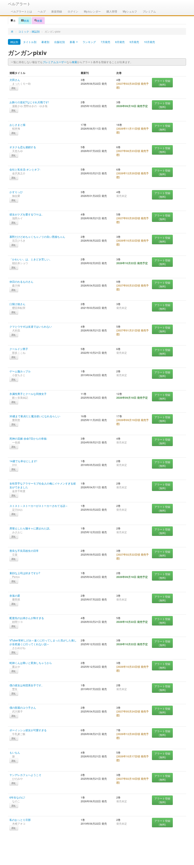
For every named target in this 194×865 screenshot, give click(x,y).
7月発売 (105, 42)
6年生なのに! (17, 797)
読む (14, 87)
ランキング (89, 42)
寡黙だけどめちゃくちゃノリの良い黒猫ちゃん (37, 237)
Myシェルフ (130, 11)
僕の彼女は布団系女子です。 (26, 685)
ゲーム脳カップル (20, 371)
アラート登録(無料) (162, 82)
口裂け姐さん (17, 304)
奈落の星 (14, 595)
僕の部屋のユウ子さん (22, 707)
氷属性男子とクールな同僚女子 (28, 394)
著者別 (45, 42)
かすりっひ (16, 192)
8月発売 (120, 42)
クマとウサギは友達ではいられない (30, 326)
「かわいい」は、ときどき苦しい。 (30, 259)
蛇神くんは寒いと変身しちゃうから (30, 663)
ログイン (73, 11)
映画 (26, 21)
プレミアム (149, 11)
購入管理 (111, 11)
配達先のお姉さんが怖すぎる (26, 618)
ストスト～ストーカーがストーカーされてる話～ (38, 506)
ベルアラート (19, 3)
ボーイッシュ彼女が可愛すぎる (28, 730)
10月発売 (149, 42)
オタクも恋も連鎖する (22, 147)
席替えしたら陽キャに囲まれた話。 (30, 528)
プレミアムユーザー (54, 62)
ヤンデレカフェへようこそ (25, 775)
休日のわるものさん (21, 281)
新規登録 (56, 11)
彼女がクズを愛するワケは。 (26, 214)
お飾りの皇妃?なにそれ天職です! (29, 102)
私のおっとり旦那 (20, 820)
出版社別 (59, 42)
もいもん (14, 752)
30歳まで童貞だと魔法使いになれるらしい (34, 416)
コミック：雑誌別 (29, 31)
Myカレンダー (92, 11)
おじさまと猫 (17, 125)
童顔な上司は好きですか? (24, 573)
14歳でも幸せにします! (23, 461)
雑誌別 (14, 42)
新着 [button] (73, 42)
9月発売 (134, 42)
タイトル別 (29, 42)
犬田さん (14, 80)
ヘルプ (42, 11)
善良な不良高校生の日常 (24, 551)
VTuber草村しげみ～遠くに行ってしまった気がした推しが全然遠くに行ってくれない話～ (43, 642)
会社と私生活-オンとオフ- (25, 169)
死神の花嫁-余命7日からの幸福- (28, 438)
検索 (39, 21)
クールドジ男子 (18, 349)
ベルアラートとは (21, 11)
